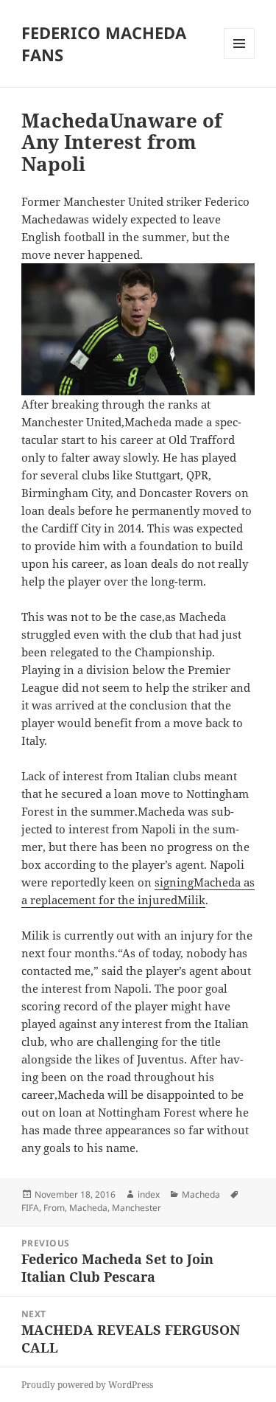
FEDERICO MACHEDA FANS (103, 43)
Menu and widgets (239, 58)
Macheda (201, 1194)
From (54, 1207)
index (149, 1194)
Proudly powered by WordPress (87, 1384)
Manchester (136, 1207)
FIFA (30, 1207)
